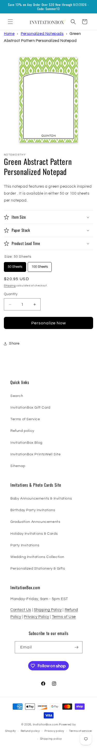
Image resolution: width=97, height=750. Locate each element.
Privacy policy (54, 731)
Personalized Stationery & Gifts (37, 568)
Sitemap (17, 466)
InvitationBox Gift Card (30, 407)
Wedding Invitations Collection (37, 557)
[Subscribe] (76, 647)
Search (16, 396)
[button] (10, 21)
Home (9, 34)
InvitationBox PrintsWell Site (35, 454)
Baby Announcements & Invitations (41, 498)
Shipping (10, 285)
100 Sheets (40, 265)
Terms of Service (25, 419)
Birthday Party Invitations (32, 510)
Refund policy (22, 431)
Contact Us (20, 610)
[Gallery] (48, 99)
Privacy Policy (36, 617)
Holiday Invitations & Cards (34, 533)
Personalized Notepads (42, 34)
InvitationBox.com (45, 724)
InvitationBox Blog (26, 443)
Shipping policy (51, 738)
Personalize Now (48, 323)
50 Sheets (15, 265)
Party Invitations (24, 545)
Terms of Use (64, 617)
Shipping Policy (48, 610)
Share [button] (14, 343)
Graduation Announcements (35, 522)
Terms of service (80, 731)
